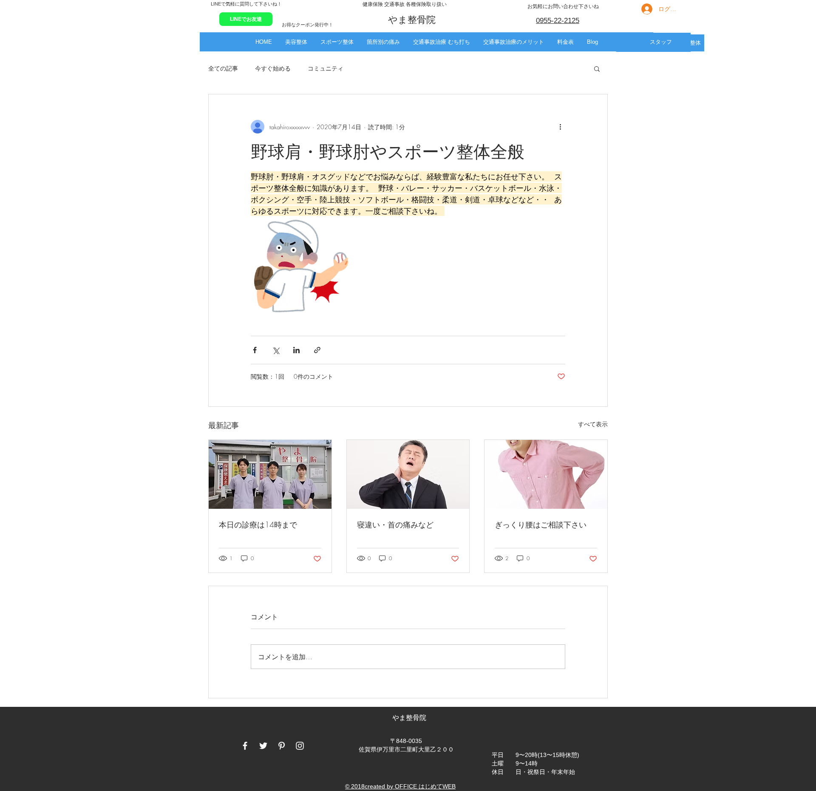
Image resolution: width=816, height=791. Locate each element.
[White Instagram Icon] (300, 745)
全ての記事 (223, 68)
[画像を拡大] (300, 266)
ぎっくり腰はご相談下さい (540, 524)
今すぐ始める (273, 68)
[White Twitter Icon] (263, 745)
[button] (296, 41)
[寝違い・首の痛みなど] (408, 474)
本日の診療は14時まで (258, 524)
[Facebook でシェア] (255, 350)
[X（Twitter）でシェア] (276, 350)
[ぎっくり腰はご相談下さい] (545, 474)
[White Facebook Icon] (245, 745)
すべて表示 (593, 424)
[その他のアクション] (560, 127)
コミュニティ (325, 68)
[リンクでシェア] (317, 350)
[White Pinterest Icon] (281, 745)
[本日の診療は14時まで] (270, 474)
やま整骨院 (410, 717)
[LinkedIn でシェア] (296, 350)
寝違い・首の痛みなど (395, 524)
